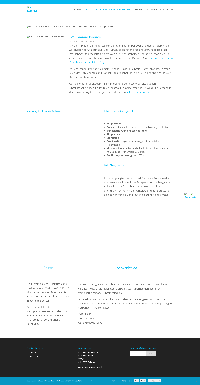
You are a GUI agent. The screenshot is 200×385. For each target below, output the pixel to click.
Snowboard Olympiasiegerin (151, 10)
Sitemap (32, 352)
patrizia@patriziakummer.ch (90, 367)
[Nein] (196, 381)
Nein (143, 381)
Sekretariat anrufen (138, 92)
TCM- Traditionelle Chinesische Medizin (107, 10)
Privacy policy (154, 381)
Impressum (33, 356)
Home (77, 10)
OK (136, 381)
